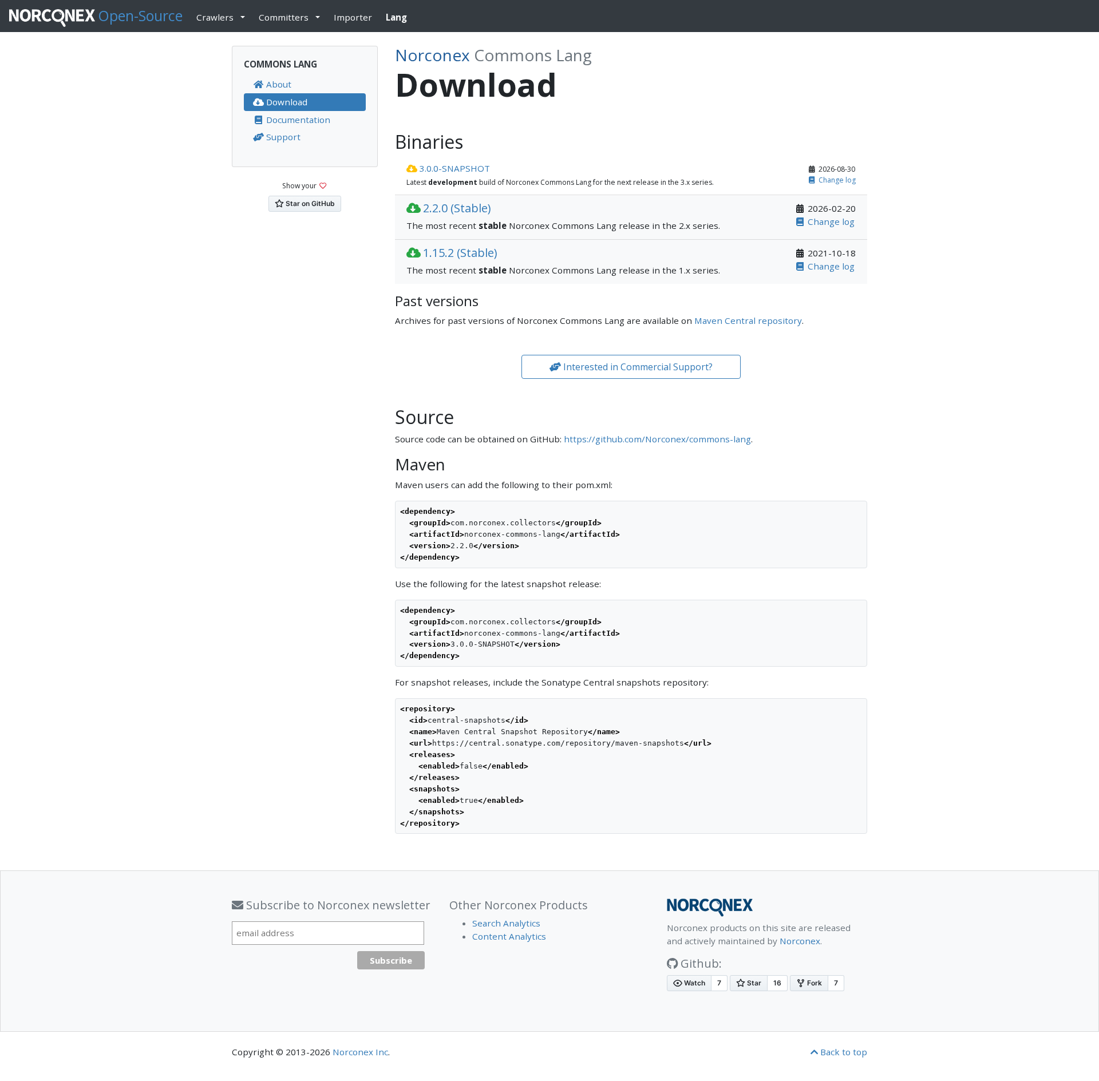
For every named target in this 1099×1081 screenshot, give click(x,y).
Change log (837, 180)
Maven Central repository (748, 320)
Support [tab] (282, 136)
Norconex (800, 941)
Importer (353, 17)
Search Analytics (506, 923)
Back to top (842, 1052)
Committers (284, 17)
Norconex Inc (360, 1052)
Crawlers (215, 17)
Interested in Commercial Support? (637, 367)
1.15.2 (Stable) (460, 252)
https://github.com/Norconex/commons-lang (657, 439)
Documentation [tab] (297, 119)
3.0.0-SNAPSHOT (455, 168)
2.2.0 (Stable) (457, 208)
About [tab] (277, 84)
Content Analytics (509, 936)
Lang (401, 17)
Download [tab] (285, 102)
